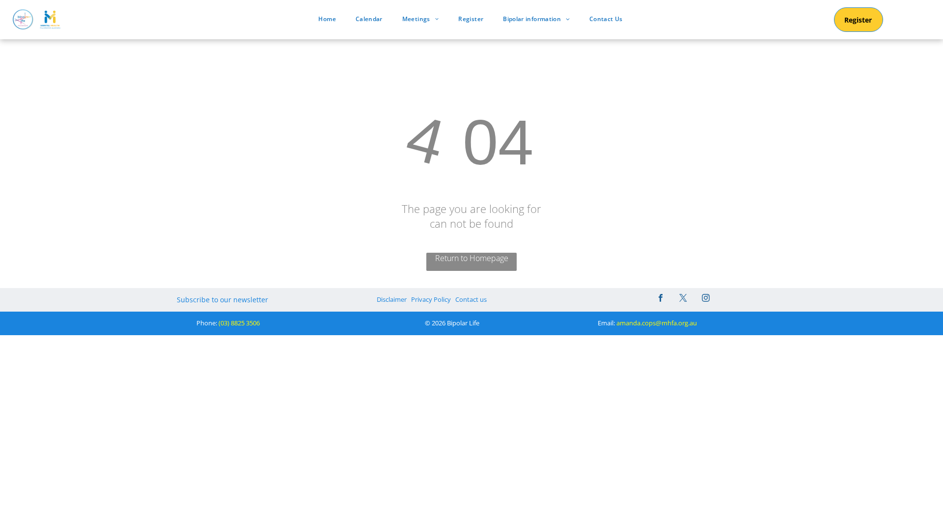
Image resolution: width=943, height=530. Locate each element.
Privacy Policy (431, 299)
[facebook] (660, 299)
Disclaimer (392, 299)
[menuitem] (326, 19)
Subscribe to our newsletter (222, 299)
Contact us (471, 299)
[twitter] (683, 299)
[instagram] (706, 299)
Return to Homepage (471, 258)
